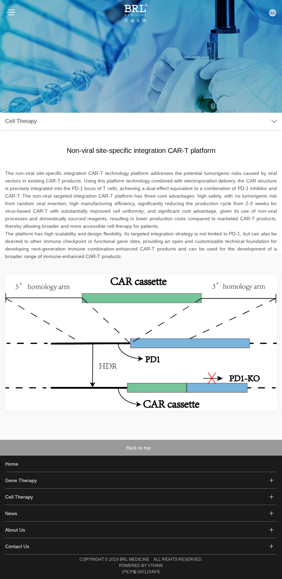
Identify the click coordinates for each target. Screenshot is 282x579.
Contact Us (17, 546)
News (11, 513)
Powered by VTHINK (141, 565)
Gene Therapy (21, 480)
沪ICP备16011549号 (141, 571)
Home (11, 464)
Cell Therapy (19, 497)
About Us (15, 530)
